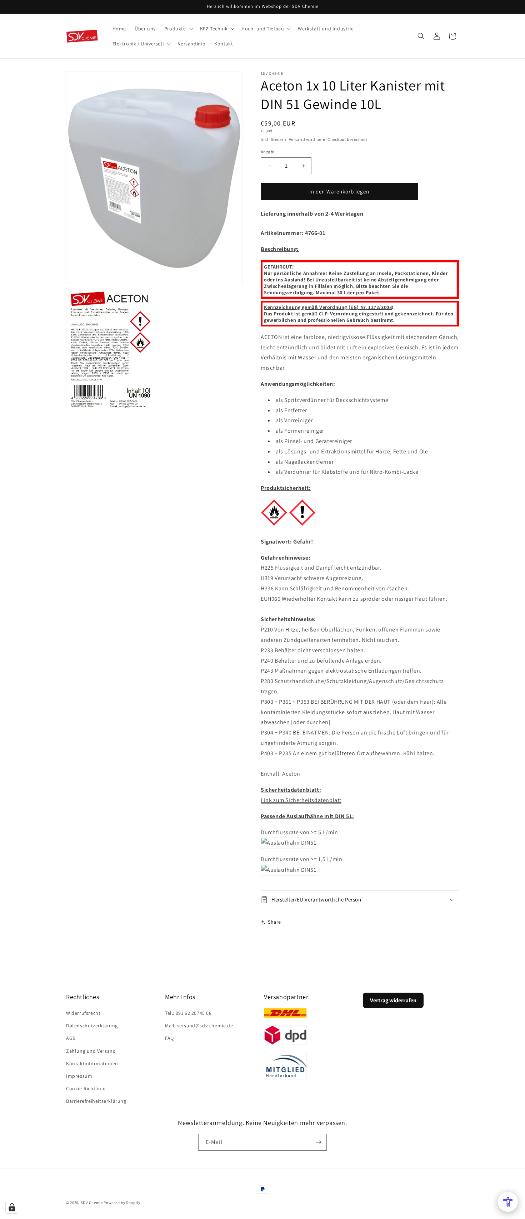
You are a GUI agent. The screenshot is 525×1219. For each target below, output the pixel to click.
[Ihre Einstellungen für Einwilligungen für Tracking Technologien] (12, 1207)
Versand (297, 139)
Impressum (79, 1076)
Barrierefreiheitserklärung (96, 1101)
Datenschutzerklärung (92, 1025)
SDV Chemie (92, 1202)
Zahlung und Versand (91, 1051)
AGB (71, 1038)
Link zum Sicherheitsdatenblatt (301, 800)
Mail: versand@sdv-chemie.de (199, 1025)
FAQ (169, 1038)
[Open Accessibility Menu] (508, 1202)
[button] (178, 28)
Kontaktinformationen (92, 1063)
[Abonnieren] (318, 1142)
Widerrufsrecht (83, 1013)
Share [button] (274, 922)
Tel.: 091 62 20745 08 (188, 1013)
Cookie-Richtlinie (85, 1088)
